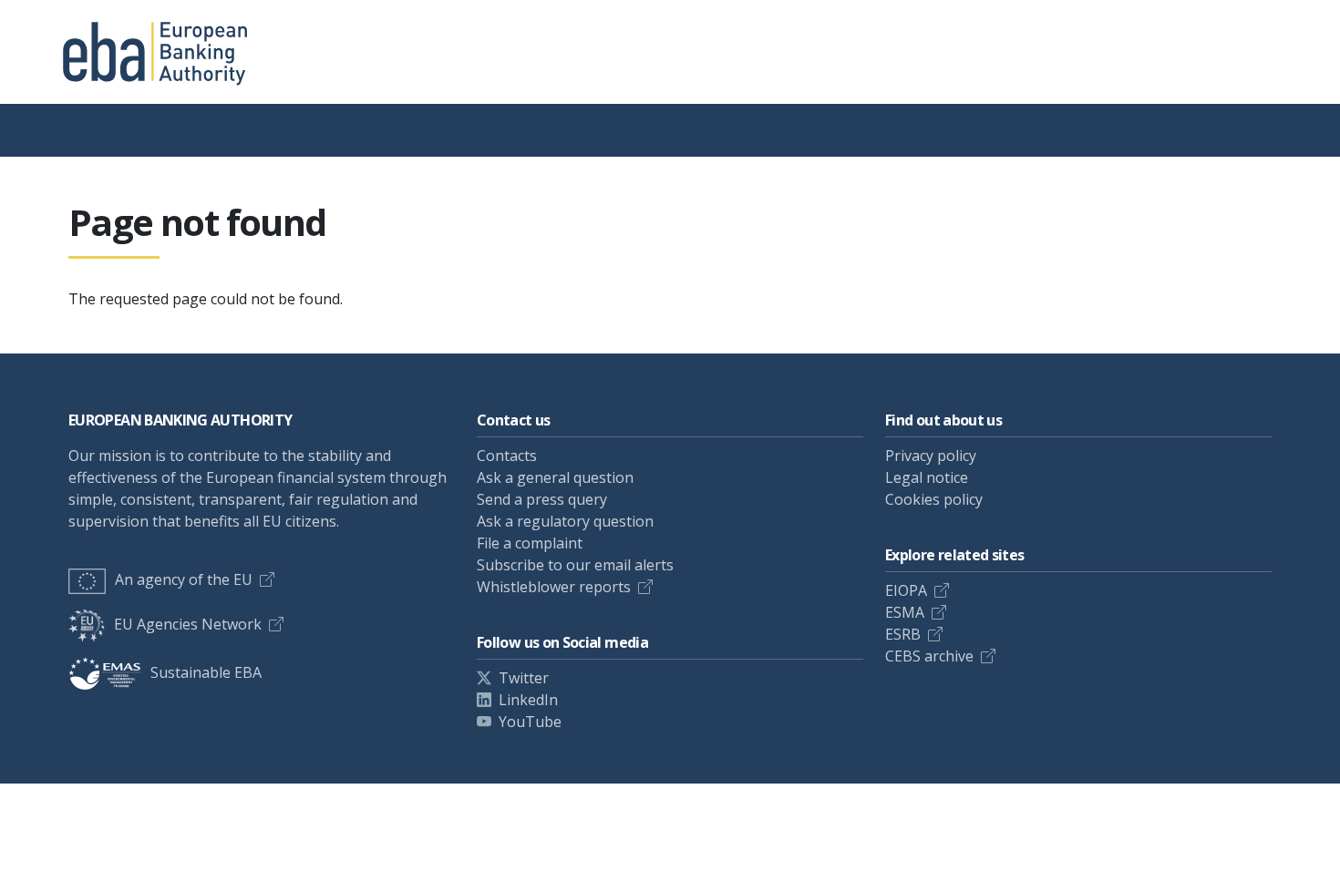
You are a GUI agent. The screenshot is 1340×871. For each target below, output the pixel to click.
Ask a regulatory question (565, 521)
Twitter (524, 678)
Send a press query (542, 499)
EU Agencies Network (188, 624)
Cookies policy (934, 499)
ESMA (904, 612)
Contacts (507, 456)
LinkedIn (528, 700)
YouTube (530, 722)
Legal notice (926, 477)
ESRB (903, 634)
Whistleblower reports (554, 587)
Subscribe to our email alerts (575, 565)
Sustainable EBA (206, 672)
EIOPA (906, 590)
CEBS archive (929, 656)
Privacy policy (930, 456)
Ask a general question (555, 477)
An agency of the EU (184, 579)
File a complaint (529, 543)
